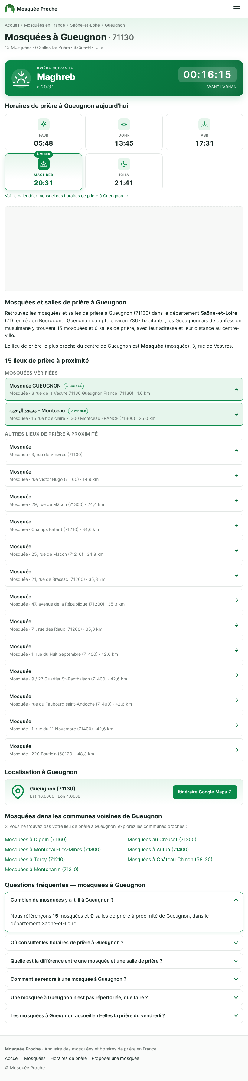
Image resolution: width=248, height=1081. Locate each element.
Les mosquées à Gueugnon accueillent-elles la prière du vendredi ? (88, 1015)
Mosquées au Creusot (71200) (162, 839)
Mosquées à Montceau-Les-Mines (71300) (53, 849)
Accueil (12, 25)
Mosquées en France (44, 25)
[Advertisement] (124, 249)
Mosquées (35, 1058)
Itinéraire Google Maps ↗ (205, 792)
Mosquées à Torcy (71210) (35, 859)
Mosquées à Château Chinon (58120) (170, 859)
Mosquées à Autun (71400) (158, 849)
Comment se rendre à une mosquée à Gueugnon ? (68, 979)
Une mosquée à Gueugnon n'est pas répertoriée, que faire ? (79, 997)
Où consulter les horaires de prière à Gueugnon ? (67, 942)
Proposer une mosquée (115, 1058)
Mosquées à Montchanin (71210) (42, 869)
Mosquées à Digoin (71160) (36, 839)
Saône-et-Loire (85, 25)
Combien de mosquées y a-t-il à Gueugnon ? (62, 900)
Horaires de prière (69, 1058)
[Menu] (236, 8)
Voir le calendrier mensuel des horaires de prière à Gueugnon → (66, 195)
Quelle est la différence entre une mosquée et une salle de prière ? (86, 961)
